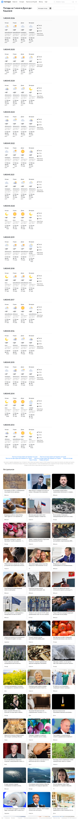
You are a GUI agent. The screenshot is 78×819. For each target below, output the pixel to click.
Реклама (13, 818)
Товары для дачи (44, 460)
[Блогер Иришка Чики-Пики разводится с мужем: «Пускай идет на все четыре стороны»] (63, 779)
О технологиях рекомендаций (45, 818)
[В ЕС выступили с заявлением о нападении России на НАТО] (14, 607)
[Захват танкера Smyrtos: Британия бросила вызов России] (39, 534)
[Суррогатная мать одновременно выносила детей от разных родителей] (39, 754)
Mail (2, 818)
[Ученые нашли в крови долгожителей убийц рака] (39, 632)
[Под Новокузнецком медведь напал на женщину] (14, 583)
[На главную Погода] (7, 2)
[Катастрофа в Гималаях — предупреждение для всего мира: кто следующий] (63, 509)
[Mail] (2, 2)
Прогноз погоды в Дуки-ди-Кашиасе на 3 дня (24, 456)
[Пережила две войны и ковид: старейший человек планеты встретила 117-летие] (39, 681)
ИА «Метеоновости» (72, 818)
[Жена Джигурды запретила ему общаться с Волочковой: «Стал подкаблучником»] (39, 558)
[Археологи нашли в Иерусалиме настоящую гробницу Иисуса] (14, 730)
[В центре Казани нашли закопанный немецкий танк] (39, 583)
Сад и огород (33, 460)
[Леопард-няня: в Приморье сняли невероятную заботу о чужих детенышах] (63, 754)
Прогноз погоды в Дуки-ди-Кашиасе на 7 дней (19, 458)
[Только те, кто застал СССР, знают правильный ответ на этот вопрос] (39, 607)
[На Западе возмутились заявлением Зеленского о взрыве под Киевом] (63, 485)
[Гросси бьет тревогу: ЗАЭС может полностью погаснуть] (39, 803)
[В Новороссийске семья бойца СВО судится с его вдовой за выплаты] (14, 509)
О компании (7, 818)
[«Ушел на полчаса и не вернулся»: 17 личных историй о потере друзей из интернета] (14, 632)
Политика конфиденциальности (31, 818)
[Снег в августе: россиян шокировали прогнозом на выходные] (14, 656)
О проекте (20, 818)
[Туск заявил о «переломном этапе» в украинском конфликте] (63, 730)
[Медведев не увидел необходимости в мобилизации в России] (63, 558)
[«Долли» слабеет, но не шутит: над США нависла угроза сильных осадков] (63, 656)
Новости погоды (67, 458)
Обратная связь (56, 818)
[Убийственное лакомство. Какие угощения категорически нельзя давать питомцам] (14, 558)
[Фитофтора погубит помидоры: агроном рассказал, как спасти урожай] (63, 632)
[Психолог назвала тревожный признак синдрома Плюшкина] (39, 656)
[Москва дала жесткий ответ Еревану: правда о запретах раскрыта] (39, 509)
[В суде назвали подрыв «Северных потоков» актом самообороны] (14, 779)
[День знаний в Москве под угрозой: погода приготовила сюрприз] (14, 705)
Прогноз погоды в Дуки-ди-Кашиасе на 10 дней (47, 458)
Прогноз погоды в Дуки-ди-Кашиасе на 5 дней (53, 456)
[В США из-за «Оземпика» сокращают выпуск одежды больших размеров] (63, 681)
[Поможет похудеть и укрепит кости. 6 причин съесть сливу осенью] (39, 730)
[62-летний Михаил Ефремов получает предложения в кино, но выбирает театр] (14, 754)
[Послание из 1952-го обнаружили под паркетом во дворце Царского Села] (14, 485)
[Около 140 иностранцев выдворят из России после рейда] (63, 607)
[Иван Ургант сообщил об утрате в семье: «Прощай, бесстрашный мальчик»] (39, 485)
